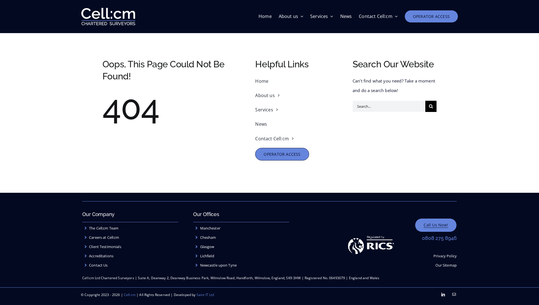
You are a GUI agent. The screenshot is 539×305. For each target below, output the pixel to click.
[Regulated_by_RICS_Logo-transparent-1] (371, 233)
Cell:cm (130, 294)
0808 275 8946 (439, 238)
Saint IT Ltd (205, 294)
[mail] (454, 294)
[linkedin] (443, 294)
